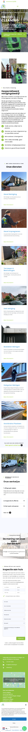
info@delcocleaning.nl (11, 664)
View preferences (14, 727)
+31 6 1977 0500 (10, 661)
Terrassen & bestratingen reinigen (12, 696)
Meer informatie (8, 204)
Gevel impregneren (8, 694)
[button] (26, 705)
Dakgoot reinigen (7, 697)
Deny (14, 723)
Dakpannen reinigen (8, 699)
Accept (14, 719)
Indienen (21, 638)
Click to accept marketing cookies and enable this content (14, 679)
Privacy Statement (15, 730)
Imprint (21, 730)
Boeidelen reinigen (7, 701)
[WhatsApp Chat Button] (24, 728)
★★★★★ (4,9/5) (11, 1)
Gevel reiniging (7, 692)
